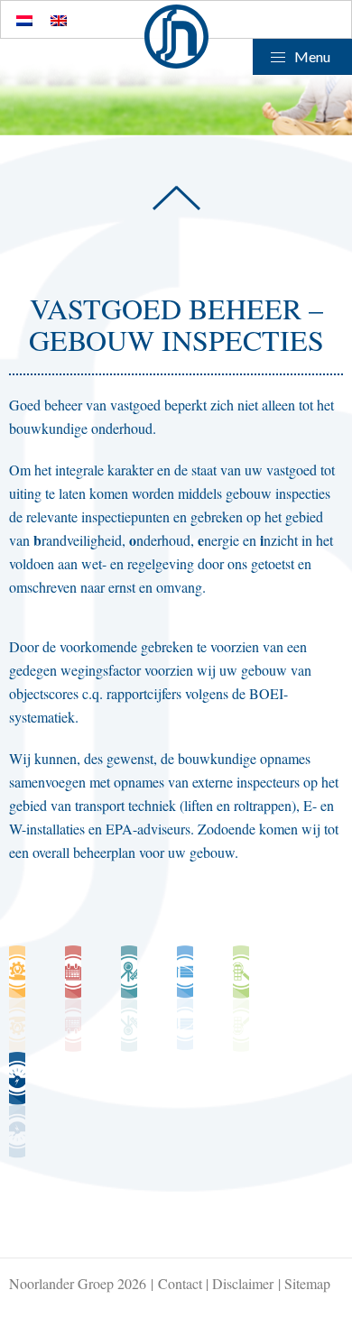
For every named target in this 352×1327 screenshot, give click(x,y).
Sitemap (307, 1283)
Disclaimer (242, 1283)
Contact (180, 1283)
